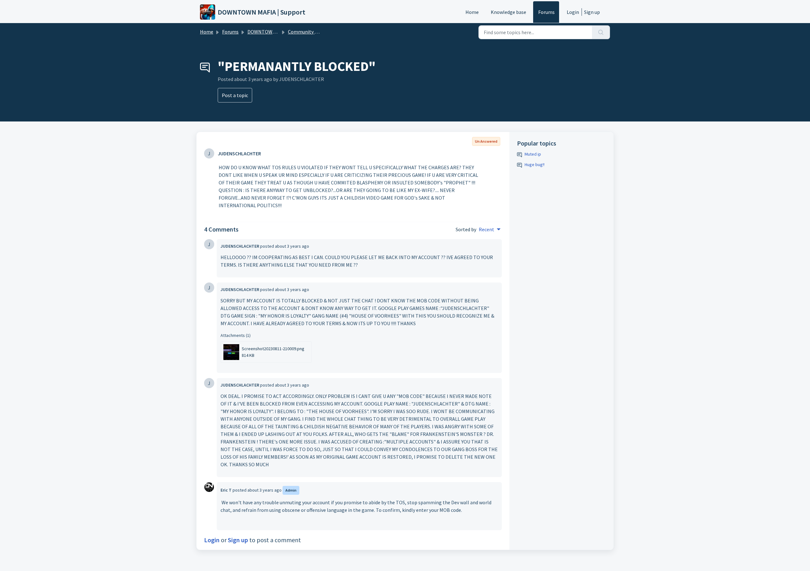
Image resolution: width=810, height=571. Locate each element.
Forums (546, 12)
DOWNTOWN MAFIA (268, 31)
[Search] (601, 32)
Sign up (592, 12)
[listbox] (489, 229)
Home (472, 12)
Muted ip (533, 154)
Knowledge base (508, 12)
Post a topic (235, 95)
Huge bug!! (535, 164)
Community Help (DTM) (314, 31)
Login (573, 12)
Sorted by (466, 229)
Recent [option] (486, 229)
